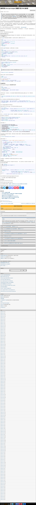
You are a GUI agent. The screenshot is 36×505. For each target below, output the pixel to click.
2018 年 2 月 (2, 391)
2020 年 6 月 (2, 360)
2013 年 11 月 (3, 465)
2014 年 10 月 (3, 450)
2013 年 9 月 (2, 468)
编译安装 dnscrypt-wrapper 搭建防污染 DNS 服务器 (14, 8)
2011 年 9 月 (2, 496)
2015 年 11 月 (3, 431)
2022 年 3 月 (2, 339)
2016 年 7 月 (2, 419)
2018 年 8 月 (2, 382)
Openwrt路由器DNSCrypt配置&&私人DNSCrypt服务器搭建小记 (13, 238)
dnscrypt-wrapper (23, 27)
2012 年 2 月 (2, 493)
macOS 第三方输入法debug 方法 (5, 279)
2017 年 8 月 (2, 400)
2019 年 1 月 (2, 376)
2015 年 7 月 (2, 437)
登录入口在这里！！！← (4, 265)
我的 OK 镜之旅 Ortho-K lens (5, 276)
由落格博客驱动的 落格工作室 (5, 262)
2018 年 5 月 (2, 387)
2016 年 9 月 (2, 416)
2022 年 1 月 (2, 342)
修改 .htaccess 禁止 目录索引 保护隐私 (7, 203)
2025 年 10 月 (3, 316)
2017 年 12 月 (3, 394)
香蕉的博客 (2, 298)
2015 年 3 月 (2, 443)
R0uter (2, 208)
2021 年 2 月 (2, 353)
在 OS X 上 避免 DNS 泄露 (6, 192)
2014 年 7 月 (2, 453)
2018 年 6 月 (2, 385)
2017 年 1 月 (2, 410)
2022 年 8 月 (2, 338)
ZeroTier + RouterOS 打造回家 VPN (6, 288)
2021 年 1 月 (2, 354)
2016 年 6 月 (2, 421)
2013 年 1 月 (2, 480)
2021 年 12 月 (3, 344)
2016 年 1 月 (2, 428)
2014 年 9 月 (2, 452)
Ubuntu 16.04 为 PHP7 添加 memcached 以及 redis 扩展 (10, 197)
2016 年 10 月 (3, 415)
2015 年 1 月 (2, 446)
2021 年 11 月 (3, 345)
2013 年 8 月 (2, 469)
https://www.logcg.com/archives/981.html (15, 185)
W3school (2, 304)
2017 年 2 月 (2, 409)
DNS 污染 (3, 201)
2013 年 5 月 (2, 474)
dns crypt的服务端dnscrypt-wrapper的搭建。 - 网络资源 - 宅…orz (13, 228)
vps (11, 201)
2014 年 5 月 (2, 456)
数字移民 (2, 295)
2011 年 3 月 (2, 499)
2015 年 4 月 (2, 441)
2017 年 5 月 (2, 404)
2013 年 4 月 (2, 475)
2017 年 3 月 (2, 407)
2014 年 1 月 (2, 462)
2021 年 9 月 (2, 347)
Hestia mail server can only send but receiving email (8, 291)
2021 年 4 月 (2, 350)
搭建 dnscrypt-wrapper (7, 231)
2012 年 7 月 (2, 487)
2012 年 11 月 (3, 483)
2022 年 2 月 (2, 341)
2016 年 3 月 (2, 425)
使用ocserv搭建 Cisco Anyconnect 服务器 (8, 198)
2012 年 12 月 (3, 481)
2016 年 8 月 (2, 418)
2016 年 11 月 (3, 413)
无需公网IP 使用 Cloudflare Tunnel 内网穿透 (7, 282)
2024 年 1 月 (2, 329)
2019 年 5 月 (2, 372)
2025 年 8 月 (2, 319)
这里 (3, 37)
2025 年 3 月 (2, 320)
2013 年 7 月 (2, 471)
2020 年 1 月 (2, 366)
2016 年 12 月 (3, 412)
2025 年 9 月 (2, 317)
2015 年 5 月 (2, 440)
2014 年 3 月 (2, 459)
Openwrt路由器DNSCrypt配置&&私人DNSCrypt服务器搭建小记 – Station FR (15, 233)
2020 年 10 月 (3, 357)
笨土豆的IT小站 (3, 307)
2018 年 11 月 (3, 378)
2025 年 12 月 (3, 314)
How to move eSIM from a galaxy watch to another (8, 285)
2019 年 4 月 (2, 373)
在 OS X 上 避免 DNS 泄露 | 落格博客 (9, 240)
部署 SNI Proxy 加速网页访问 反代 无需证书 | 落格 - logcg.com (13, 243)
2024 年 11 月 (3, 326)
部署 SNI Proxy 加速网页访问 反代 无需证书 (27, 203)
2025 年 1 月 (2, 323)
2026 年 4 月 (2, 313)
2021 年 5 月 (2, 348)
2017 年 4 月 (2, 406)
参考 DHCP (14, 16)
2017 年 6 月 (2, 403)
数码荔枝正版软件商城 (4, 255)
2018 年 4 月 (2, 388)
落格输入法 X (3, 258)
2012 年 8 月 (2, 486)
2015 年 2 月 (2, 444)
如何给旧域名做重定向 (4, 286)
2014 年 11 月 (3, 449)
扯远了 (2, 301)
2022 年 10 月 (3, 335)
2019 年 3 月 (2, 375)
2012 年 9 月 (2, 484)
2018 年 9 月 (2, 381)
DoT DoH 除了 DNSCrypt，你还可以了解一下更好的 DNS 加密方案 (12, 193)
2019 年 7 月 (2, 369)
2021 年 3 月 (2, 351)
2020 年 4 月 (2, 363)
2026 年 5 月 (2, 311)
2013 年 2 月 (2, 478)
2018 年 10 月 (3, 379)
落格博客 (18, 2)
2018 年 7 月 (2, 384)
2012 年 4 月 (2, 490)
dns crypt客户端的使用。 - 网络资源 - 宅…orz (11, 226)
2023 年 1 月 (2, 332)
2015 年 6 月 (2, 438)
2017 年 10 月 (3, 397)
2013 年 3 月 (2, 477)
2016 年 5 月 (2, 422)
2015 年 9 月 (2, 434)
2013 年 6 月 (2, 472)
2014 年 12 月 (3, 447)
